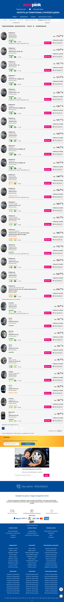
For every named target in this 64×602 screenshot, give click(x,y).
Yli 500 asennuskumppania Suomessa (32, 513)
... (15, 428)
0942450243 (41, 486)
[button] (61, 589)
